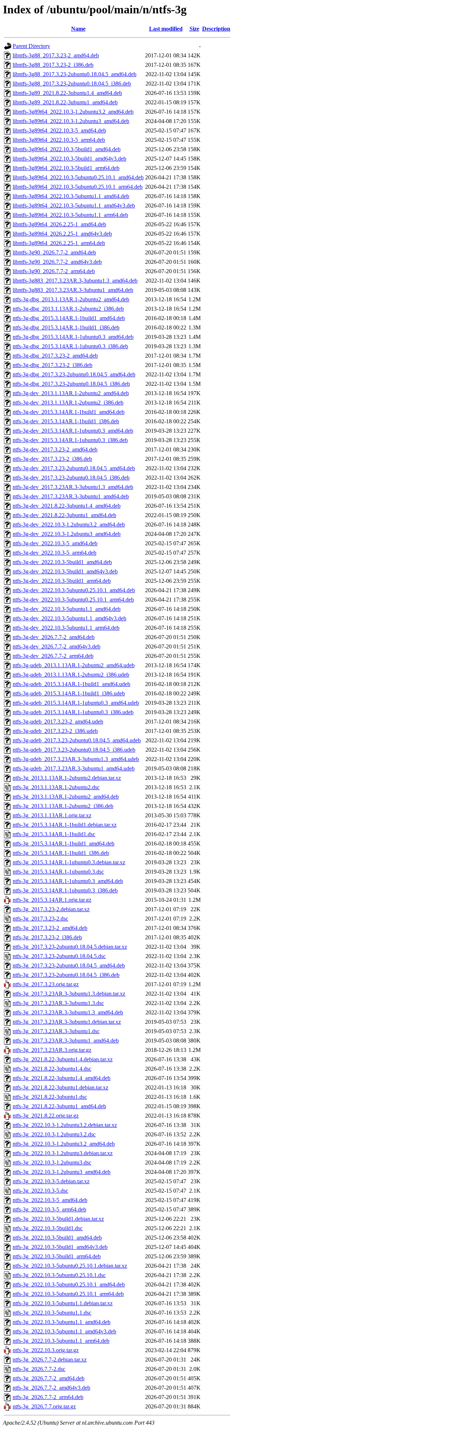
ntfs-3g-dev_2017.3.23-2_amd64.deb (55, 449)
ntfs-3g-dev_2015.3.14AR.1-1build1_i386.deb (66, 421)
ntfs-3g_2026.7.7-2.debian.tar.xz (50, 1359)
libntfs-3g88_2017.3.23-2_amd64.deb (56, 55)
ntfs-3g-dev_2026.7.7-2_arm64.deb (53, 656)
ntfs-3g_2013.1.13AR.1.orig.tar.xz (52, 815)
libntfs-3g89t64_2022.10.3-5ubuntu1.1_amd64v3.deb (74, 205)
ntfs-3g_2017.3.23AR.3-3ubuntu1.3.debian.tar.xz (69, 994)
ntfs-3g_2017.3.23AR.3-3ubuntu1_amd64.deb (66, 1040)
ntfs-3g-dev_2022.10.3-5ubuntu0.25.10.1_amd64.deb (74, 590)
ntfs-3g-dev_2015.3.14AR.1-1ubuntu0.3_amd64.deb (73, 431)
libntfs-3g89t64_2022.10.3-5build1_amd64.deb (67, 149)
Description (216, 29)
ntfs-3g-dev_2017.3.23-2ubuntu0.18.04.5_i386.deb (71, 478)
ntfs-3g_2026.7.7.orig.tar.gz (44, 1406)
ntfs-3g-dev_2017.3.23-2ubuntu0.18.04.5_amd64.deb (74, 468)
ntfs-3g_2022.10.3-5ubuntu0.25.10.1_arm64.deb (68, 1294)
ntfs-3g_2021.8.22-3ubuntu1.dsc (50, 1097)
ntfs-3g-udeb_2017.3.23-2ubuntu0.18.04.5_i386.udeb (74, 750)
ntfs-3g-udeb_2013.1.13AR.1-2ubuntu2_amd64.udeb (74, 665)
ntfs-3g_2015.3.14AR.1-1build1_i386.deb (61, 853)
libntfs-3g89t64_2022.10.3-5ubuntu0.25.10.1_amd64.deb (78, 177)
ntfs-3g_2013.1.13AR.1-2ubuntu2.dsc (56, 787)
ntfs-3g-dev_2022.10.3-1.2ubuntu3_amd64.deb (67, 534)
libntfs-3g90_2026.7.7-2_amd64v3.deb (57, 262)
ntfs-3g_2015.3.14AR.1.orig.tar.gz (52, 900)
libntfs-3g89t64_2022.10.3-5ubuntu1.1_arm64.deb (70, 215)
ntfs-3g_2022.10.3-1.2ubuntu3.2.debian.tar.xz (65, 1125)
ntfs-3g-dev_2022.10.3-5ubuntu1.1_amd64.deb (67, 609)
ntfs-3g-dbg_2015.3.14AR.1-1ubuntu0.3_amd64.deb (73, 337)
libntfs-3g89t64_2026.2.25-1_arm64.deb (59, 243)
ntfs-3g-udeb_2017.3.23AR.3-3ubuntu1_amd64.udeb (74, 768)
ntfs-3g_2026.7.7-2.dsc (39, 1369)
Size (194, 29)
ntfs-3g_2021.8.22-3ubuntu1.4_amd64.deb (61, 1078)
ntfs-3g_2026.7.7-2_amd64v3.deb (51, 1388)
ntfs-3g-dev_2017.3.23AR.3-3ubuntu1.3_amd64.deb (73, 487)
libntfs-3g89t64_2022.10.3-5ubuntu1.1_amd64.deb (71, 196)
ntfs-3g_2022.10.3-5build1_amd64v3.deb (60, 1247)
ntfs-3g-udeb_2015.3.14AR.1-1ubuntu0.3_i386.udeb (73, 712)
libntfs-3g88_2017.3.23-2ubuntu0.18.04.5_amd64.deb (74, 74)
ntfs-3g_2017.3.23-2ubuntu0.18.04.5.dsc (59, 956)
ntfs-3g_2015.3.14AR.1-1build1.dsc (54, 834)
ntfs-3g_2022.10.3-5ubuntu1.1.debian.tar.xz (63, 1303)
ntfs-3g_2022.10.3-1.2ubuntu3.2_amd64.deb (64, 1144)
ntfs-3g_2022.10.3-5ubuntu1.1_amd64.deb (61, 1322)
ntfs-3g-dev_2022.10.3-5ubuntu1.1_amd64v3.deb (69, 618)
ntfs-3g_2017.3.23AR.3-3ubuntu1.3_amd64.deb (68, 1012)
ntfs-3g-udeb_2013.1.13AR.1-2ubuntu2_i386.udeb (71, 675)
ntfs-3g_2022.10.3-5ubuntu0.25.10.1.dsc (59, 1275)
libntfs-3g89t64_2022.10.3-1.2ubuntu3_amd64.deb (71, 121)
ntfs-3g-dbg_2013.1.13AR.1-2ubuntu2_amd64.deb (71, 299)
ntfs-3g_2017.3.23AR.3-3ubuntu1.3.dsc (58, 1003)
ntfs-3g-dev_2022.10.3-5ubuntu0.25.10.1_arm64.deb (73, 599)
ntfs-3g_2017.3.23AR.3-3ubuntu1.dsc (56, 1031)
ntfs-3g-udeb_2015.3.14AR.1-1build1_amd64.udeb (71, 684)
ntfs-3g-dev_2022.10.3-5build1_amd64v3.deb (65, 571)
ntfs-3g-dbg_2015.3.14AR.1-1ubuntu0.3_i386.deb (70, 346)
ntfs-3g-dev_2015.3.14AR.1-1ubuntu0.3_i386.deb (70, 440)
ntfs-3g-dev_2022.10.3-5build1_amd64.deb (62, 562)
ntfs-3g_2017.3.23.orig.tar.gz (46, 984)
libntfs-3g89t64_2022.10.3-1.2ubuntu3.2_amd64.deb (73, 112)
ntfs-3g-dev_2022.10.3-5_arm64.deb (54, 553)
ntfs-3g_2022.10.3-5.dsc (40, 1191)
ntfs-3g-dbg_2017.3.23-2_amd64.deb (55, 356)
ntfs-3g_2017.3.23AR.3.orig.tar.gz (52, 1050)
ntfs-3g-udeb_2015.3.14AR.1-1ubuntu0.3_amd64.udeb (76, 703)
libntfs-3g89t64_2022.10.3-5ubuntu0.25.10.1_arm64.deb (78, 187)
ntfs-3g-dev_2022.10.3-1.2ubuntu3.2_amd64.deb (69, 524)
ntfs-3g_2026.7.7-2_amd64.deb (48, 1378)
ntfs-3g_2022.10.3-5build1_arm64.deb (57, 1256)
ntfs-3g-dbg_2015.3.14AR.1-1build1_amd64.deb (69, 318)
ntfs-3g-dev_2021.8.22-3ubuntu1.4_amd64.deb (67, 506)
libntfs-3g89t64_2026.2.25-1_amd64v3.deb (62, 234)
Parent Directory (31, 46)
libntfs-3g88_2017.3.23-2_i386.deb (53, 65)
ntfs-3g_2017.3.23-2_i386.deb (47, 937)
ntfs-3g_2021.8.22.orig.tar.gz (46, 1116)
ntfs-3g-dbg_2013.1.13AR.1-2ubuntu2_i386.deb (68, 309)
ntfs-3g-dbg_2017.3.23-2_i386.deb (52, 365)
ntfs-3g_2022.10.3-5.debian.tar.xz (51, 1181)
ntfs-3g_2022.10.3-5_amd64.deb (50, 1200)
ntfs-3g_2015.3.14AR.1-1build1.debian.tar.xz (65, 825)
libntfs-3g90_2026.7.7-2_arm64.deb (54, 271)
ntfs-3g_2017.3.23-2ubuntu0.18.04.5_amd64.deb (69, 965)
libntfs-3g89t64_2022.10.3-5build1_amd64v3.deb (69, 159)
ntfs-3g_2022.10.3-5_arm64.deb (49, 1209)
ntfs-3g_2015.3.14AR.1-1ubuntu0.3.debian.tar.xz (69, 862)
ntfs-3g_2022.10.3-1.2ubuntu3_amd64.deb (61, 1172)
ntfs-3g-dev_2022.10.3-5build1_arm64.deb (62, 581)
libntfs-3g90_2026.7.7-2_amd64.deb (54, 252)
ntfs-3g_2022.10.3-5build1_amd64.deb (57, 1237)
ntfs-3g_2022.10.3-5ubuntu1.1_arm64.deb (61, 1341)
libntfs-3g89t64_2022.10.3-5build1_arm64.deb (66, 168)
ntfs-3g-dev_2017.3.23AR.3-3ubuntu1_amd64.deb (71, 496)
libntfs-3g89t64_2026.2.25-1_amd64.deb (59, 224)
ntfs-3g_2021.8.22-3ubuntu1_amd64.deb (59, 1106)
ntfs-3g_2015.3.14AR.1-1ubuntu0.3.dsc (58, 872)
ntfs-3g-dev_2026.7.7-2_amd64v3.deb (56, 646)
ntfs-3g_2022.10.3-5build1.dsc (48, 1228)
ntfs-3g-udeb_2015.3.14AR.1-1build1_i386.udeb (69, 693)
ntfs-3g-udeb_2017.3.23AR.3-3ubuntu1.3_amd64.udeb (76, 759)
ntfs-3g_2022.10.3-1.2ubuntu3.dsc (52, 1162)
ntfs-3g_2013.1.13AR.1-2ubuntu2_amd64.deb (66, 797)
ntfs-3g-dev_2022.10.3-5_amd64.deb (55, 543)
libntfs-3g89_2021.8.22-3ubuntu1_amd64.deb (65, 102)
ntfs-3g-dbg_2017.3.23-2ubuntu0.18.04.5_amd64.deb (74, 374)
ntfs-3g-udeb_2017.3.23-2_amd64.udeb (58, 721)
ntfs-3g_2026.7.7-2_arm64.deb (48, 1397)
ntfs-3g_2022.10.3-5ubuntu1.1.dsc (52, 1313)
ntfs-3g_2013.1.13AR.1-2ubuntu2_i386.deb (63, 806)
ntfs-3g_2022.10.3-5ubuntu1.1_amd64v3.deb (64, 1331)
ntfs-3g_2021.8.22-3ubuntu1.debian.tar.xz (60, 1087)
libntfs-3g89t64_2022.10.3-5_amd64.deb (59, 130)
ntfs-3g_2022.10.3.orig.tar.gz (46, 1350)
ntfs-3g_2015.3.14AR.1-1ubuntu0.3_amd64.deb (68, 881)
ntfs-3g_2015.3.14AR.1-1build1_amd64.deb (63, 843)
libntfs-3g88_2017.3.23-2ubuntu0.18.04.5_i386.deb (72, 83)
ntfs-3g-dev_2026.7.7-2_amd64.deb (54, 637)
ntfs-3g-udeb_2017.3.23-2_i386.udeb (55, 731)
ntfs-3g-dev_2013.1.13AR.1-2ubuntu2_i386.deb (68, 402)
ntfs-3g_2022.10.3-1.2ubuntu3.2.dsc (54, 1134)
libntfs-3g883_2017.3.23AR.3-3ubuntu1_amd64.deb (73, 290)
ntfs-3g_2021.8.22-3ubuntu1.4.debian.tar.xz (63, 1059)
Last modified (166, 29)
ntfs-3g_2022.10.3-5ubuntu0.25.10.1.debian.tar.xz (70, 1266)
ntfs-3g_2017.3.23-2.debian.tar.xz (51, 909)
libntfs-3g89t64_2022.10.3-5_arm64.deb (59, 140)
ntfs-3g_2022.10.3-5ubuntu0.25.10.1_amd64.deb (69, 1284)
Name (78, 29)
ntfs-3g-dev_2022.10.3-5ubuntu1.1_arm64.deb (66, 628)
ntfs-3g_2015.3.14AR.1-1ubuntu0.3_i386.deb (65, 890)
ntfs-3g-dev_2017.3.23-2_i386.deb (52, 459)
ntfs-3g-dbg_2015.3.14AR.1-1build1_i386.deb (66, 327)
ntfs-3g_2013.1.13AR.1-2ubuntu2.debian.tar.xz (67, 778)
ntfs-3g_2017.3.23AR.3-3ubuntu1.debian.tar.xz (67, 1022)
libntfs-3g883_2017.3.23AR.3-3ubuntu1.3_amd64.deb (75, 281)
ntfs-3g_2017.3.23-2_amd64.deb (50, 928)
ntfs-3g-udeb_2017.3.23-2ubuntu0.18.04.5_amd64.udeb (77, 740)
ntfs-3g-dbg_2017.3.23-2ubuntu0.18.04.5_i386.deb (71, 384)
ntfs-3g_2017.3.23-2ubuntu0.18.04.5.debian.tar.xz (70, 947)
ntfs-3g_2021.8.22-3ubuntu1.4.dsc (52, 1069)
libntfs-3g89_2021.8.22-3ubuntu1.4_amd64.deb (67, 93)
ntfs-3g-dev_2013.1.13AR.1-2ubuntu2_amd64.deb (71, 393)
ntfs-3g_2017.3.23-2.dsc (40, 918)
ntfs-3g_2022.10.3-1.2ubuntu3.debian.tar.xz (63, 1153)
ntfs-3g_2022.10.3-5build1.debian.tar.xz (58, 1219)
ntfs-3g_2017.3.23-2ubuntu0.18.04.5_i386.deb (66, 975)
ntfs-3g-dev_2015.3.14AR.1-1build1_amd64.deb (69, 412)
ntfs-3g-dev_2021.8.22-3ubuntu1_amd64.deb (64, 515)
